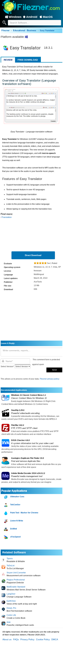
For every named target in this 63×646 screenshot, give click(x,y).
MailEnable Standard (16, 587)
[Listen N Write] (6, 521)
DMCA (54, 639)
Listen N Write (16, 521)
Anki (8, 622)
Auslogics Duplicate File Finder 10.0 (27, 458)
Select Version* (7, 366)
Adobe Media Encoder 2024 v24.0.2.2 (28, 473)
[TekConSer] (6, 505)
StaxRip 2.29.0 (17, 410)
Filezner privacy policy (49, 379)
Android (31, 16)
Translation (7, 217)
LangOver (11, 594)
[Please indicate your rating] (35, 263)
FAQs (16, 639)
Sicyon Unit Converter (16, 573)
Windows (15, 16)
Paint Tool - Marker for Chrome (24, 513)
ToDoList (10, 565)
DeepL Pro (11, 608)
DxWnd (13, 529)
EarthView (11, 601)
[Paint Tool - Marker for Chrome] (6, 513)
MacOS (48, 16)
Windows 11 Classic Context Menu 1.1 (28, 395)
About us (6, 639)
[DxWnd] (6, 529)
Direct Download (33, 255)
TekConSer (15, 505)
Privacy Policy (27, 639)
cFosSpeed (15, 537)
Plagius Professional (16, 580)
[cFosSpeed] (6, 537)
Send (54, 370)
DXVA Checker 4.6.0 (20, 440)
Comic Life (11, 615)
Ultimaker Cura (17, 496)
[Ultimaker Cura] (6, 497)
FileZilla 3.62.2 (17, 425)
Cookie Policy (43, 639)
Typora (10, 558)
